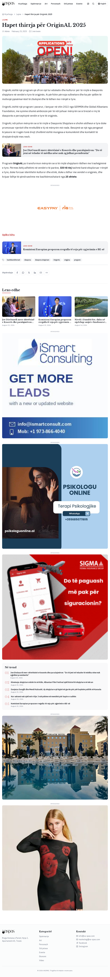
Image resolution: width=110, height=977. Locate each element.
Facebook (83, 943)
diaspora (27, 260)
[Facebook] (17, 272)
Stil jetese (68, 4)
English (103, 4)
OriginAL (57, 260)
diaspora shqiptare (42, 260)
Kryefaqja (22, 4)
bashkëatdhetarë (13, 260)
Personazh (55, 4)
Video (41, 960)
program (77, 260)
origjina (67, 260)
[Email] (40, 272)
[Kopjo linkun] (46, 272)
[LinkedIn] (34, 272)
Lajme (18, 14)
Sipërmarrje (36, 4)
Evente (79, 4)
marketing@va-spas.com (89, 939)
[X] (29, 272)
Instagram (83, 946)
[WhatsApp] (23, 272)
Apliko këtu (8, 234)
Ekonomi (42, 956)
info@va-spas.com (87, 936)
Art (46, 4)
